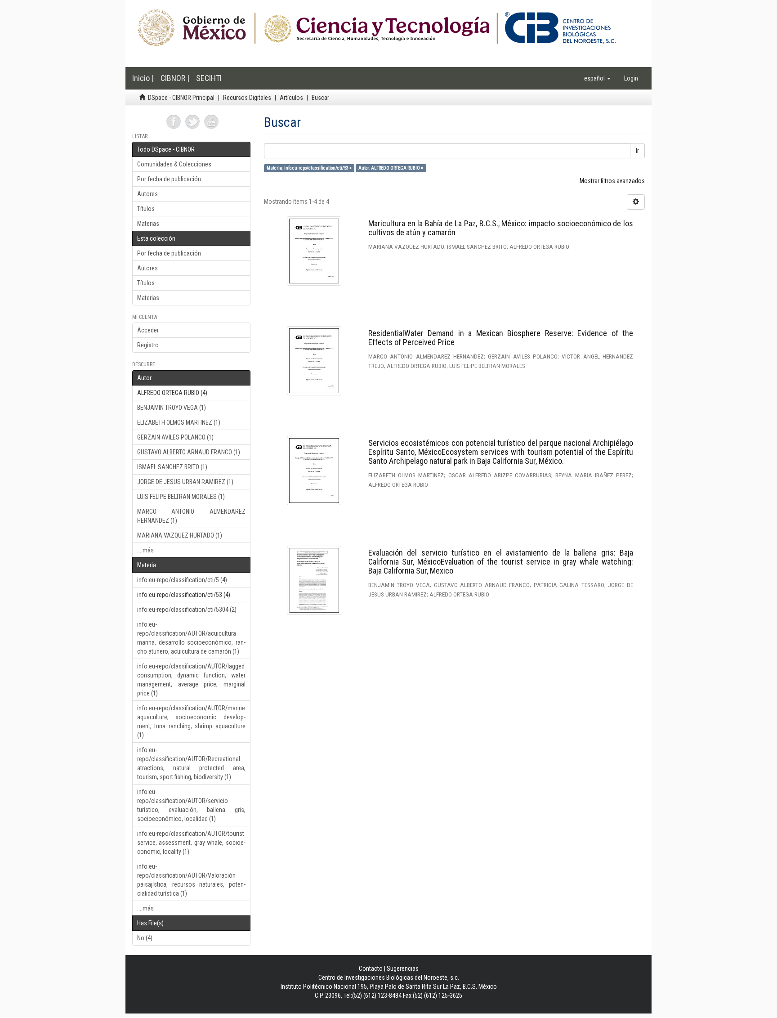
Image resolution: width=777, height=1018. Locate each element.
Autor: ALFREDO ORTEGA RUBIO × (390, 168)
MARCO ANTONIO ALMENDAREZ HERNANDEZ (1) (191, 516)
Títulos (146, 208)
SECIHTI (209, 78)
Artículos (291, 97)
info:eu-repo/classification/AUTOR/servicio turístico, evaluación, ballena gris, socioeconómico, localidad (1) (191, 805)
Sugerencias (403, 968)
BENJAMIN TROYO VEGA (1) (171, 407)
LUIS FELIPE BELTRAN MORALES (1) (181, 496)
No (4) (144, 938)
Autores (147, 193)
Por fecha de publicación (169, 179)
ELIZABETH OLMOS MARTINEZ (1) (178, 422)
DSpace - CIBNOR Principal (181, 97)
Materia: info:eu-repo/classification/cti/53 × (309, 168)
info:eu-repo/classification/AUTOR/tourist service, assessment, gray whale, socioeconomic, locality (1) (191, 842)
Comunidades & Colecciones (174, 164)
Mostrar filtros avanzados (612, 180)
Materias (148, 223)
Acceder (148, 330)
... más (145, 550)
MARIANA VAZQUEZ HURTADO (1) (179, 535)
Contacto (371, 968)
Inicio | (143, 78)
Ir (637, 150)
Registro (148, 345)
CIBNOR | (175, 78)
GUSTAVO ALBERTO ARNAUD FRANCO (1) (188, 452)
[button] (597, 78)
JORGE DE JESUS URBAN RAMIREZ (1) (185, 481)
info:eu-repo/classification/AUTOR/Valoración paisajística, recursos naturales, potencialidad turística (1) (191, 880)
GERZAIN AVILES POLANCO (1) (175, 437)
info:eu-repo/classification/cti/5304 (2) (187, 609)
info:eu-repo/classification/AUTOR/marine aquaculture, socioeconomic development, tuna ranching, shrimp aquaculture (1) (191, 721)
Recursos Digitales (247, 97)
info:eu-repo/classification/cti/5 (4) (182, 579)
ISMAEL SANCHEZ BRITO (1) (172, 467)
